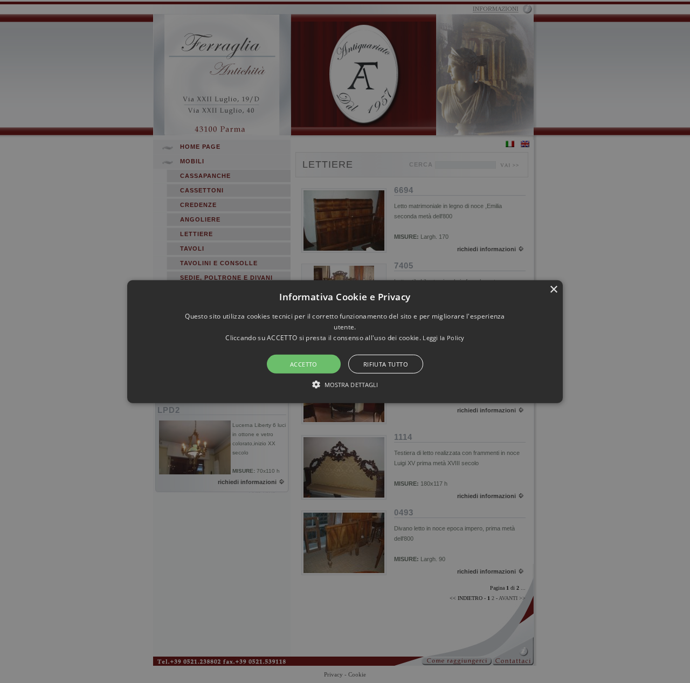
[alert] (345, 341)
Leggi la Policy (444, 338)
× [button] (553, 289)
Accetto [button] (304, 364)
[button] (345, 341)
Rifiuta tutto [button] (385, 364)
